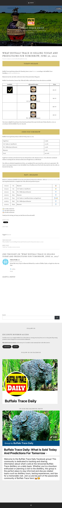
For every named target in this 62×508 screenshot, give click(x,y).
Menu (32, 3)
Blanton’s (34, 71)
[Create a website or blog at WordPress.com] (31, 505)
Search (4, 315)
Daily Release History (52, 179)
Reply (11, 271)
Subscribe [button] (7, 346)
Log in (15, 346)
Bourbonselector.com (21, 59)
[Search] (57, 317)
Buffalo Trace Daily (31, 27)
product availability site (13, 73)
